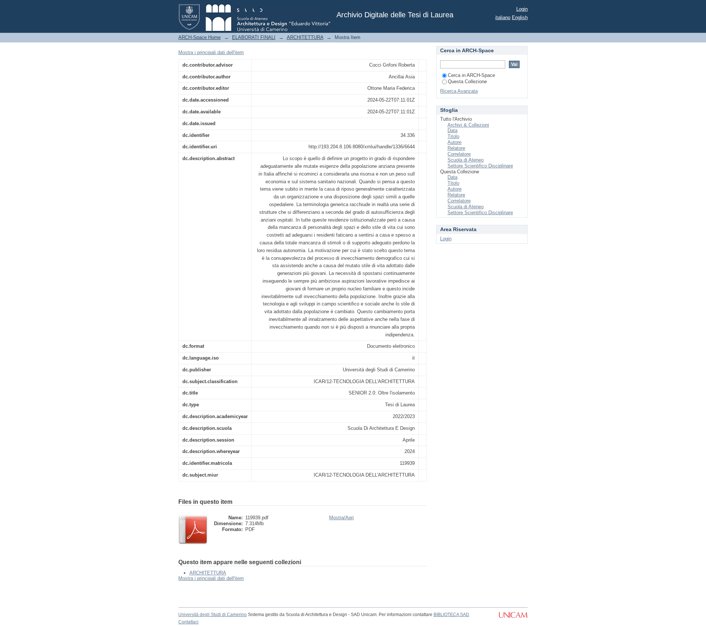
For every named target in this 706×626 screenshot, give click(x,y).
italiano (502, 17)
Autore (454, 142)
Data (452, 130)
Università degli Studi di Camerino (212, 614)
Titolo (453, 136)
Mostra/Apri (341, 517)
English (520, 17)
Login (522, 9)
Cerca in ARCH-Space (471, 75)
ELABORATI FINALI (253, 37)
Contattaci (188, 622)
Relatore (456, 148)
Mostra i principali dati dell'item (211, 52)
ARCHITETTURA (305, 37)
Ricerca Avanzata (459, 91)
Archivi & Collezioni (468, 125)
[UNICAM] (513, 618)
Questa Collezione (467, 81)
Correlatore (459, 154)
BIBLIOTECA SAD (451, 614)
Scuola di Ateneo (466, 160)
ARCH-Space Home (199, 37)
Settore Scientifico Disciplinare (480, 166)
